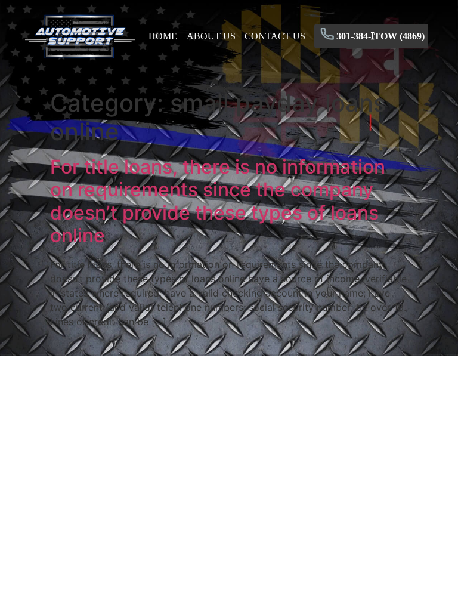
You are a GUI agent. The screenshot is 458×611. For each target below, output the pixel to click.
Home (162, 36)
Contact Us (275, 36)
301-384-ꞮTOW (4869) (380, 36)
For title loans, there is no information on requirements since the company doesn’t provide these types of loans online (217, 201)
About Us (211, 36)
